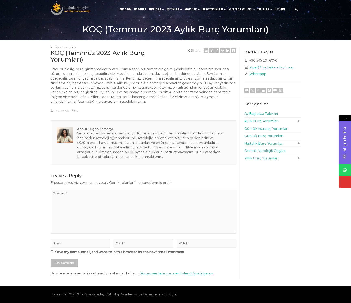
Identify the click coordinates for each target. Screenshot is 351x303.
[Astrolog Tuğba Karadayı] (71, 9)
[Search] (296, 9)
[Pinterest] (222, 50)
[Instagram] (269, 90)
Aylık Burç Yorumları (261, 121)
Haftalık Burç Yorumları (264, 143)
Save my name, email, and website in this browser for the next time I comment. (120, 252)
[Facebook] (216, 50)
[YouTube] (275, 90)
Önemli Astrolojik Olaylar (265, 151)
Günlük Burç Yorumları (263, 136)
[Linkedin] (227, 50)
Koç (76, 110)
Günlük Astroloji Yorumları (266, 129)
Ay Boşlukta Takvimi (261, 114)
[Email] (206, 50)
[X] (211, 50)
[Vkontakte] (233, 50)
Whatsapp (257, 74)
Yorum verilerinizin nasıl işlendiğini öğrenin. (177, 273)
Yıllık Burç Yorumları (261, 158)
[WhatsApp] (280, 90)
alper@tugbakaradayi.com (271, 67)
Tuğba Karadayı (61, 110)
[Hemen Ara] (345, 182)
